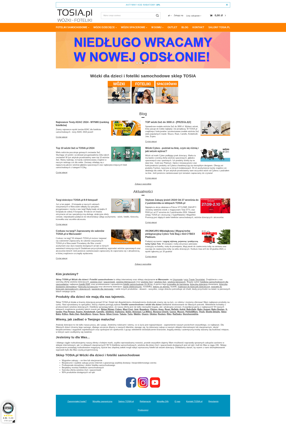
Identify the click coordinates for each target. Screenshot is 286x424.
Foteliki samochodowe (71, 27)
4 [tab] (146, 63)
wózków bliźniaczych (126, 282)
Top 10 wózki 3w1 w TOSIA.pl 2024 (75, 148)
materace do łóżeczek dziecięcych (194, 286)
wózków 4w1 (160, 282)
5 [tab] (149, 63)
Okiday (153, 314)
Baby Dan (74, 314)
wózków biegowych (177, 282)
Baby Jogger (203, 309)
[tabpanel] (143, 50)
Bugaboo (144, 309)
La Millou (147, 311)
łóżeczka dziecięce (199, 284)
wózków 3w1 (147, 282)
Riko (169, 314)
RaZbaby (177, 314)
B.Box (65, 314)
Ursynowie (178, 279)
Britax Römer (107, 309)
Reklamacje (145, 401)
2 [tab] (140, 63)
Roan (167, 309)
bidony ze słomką (161, 286)
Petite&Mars (191, 311)
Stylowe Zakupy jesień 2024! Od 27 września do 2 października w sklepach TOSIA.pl (172, 201)
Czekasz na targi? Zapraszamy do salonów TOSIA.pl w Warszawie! (80, 232)
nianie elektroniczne (132, 286)
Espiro (79, 311)
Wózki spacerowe (133, 27)
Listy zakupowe (193, 16)
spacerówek (109, 282)
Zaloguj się (178, 15)
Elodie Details (213, 311)
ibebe (128, 311)
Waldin (137, 314)
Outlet (172, 27)
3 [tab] (143, 63)
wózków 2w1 (96, 282)
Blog (184, 27)
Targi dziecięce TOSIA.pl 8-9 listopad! (77, 200)
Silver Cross (112, 314)
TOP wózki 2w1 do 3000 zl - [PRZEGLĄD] (168, 122)
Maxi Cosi (128, 309)
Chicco (153, 309)
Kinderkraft (89, 311)
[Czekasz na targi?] (143, 50)
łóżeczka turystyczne (88, 286)
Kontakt (198, 27)
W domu (156, 27)
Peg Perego (69, 311)
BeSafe (174, 309)
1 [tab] (137, 63)
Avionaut (136, 311)
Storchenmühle (190, 314)
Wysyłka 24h (163, 401)
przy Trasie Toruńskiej (194, 279)
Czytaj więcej (61, 137)
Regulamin (213, 401)
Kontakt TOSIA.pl (194, 401)
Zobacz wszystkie (143, 184)
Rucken (162, 314)
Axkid (182, 309)
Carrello (100, 311)
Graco (95, 314)
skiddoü (109, 311)
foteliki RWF (84, 284)
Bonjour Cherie (160, 311)
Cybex (118, 309)
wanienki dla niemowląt (102, 289)
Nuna (102, 314)
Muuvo (180, 311)
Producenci (143, 410)
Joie (136, 309)
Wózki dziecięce (104, 27)
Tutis (130, 314)
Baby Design (217, 309)
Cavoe (173, 311)
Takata (123, 314)
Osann (145, 314)
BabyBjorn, (86, 314)
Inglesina (119, 311)
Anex (161, 309)
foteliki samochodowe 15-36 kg (138, 284)
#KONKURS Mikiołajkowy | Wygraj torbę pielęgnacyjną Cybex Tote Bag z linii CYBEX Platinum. (170, 234)
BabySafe (191, 309)
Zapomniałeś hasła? (77, 401)
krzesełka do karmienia (178, 284)
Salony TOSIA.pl (219, 27)
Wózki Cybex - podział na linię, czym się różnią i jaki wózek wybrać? (172, 149)
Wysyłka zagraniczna (102, 401)
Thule (202, 311)
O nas (177, 401)
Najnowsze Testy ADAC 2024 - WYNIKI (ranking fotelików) (82, 124)
